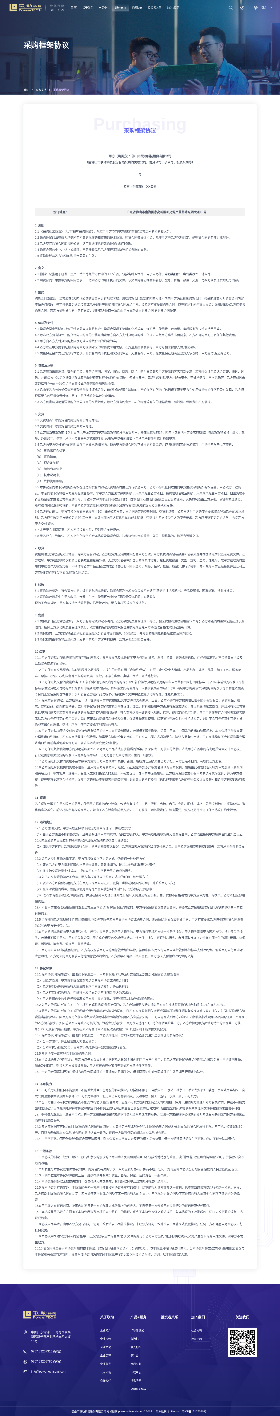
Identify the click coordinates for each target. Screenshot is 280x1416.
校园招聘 (196, 1338)
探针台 (134, 1355)
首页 (26, 89)
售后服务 (135, 1363)
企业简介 (105, 1330)
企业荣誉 (105, 1363)
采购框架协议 (138, 1389)
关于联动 (107, 1317)
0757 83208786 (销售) (46, 1361)
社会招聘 (196, 1330)
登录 (242, 7)
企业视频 (105, 1338)
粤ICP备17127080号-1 (195, 1411)
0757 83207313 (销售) (46, 1351)
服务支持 (41, 89)
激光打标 (135, 1347)
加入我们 (198, 1317)
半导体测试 (137, 1330)
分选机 (134, 1338)
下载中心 (135, 1372)
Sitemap (175, 1411)
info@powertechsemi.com (48, 1371)
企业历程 (105, 1355)
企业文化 (105, 1347)
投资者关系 (169, 1317)
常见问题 (135, 1380)
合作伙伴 (105, 1380)
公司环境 (105, 1372)
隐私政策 (161, 1411)
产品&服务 (138, 1317)
